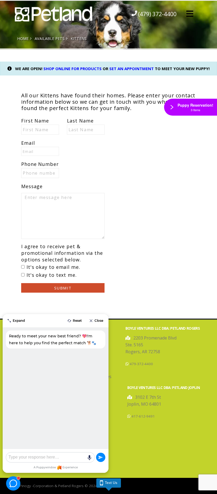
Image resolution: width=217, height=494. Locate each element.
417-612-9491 (143, 416)
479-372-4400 (141, 363)
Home (23, 38)
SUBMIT (63, 288)
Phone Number (40, 164)
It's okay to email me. (53, 267)
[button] (189, 14)
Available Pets (50, 38)
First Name (35, 121)
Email (28, 143)
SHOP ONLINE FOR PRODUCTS (72, 68)
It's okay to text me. (51, 275)
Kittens (79, 38)
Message (32, 186)
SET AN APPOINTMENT (131, 68)
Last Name (80, 121)
